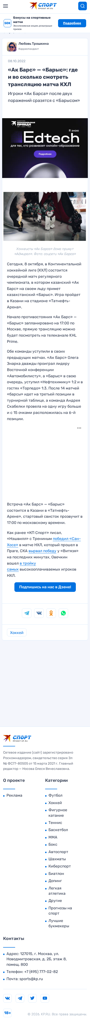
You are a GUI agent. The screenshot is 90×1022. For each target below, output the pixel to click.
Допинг (55, 880)
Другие (55, 900)
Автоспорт (58, 852)
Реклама (14, 795)
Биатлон (56, 873)
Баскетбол (58, 830)
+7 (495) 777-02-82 (41, 971)
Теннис (55, 822)
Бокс (52, 844)
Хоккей (17, 632)
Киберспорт (59, 866)
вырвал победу (42, 551)
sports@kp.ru (31, 979)
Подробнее (72, 23)
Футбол (55, 795)
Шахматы (57, 859)
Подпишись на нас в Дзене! (45, 587)
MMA (52, 837)
